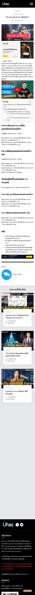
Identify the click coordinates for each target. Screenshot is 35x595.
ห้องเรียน (17, 11)
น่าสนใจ (8, 350)
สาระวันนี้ (9, 388)
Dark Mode (28, 591)
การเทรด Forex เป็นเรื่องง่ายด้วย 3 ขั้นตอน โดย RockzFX (17, 316)
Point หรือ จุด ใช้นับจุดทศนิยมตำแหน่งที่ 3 (20, 115)
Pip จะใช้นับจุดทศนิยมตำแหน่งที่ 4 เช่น (15, 109)
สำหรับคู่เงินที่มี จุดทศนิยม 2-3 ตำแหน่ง (18, 112)
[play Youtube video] (17, 89)
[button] (29, 101)
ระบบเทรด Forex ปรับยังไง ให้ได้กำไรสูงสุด (16, 392)
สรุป (8, 120)
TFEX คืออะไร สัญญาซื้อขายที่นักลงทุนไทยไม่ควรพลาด (16, 354)
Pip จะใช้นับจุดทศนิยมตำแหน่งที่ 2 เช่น (20, 118)
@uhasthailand (17, 589)
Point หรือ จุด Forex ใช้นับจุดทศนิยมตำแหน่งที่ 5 (17, 106)
